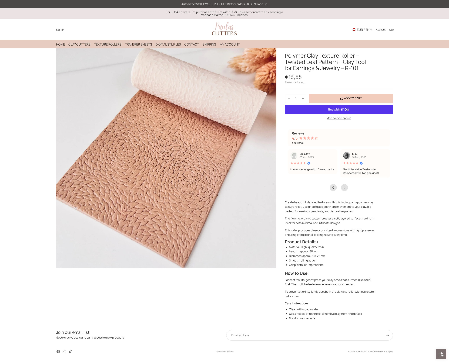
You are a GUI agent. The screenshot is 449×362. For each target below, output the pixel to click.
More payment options (339, 118)
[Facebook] (58, 351)
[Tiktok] (70, 351)
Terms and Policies (224, 351)
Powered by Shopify (383, 351)
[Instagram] (64, 351)
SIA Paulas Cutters (364, 351)
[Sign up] (387, 335)
